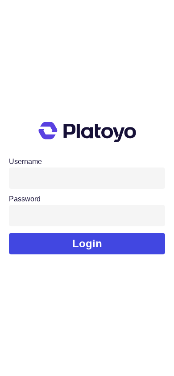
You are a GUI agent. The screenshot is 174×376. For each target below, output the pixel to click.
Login (87, 243)
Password (25, 199)
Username (25, 161)
